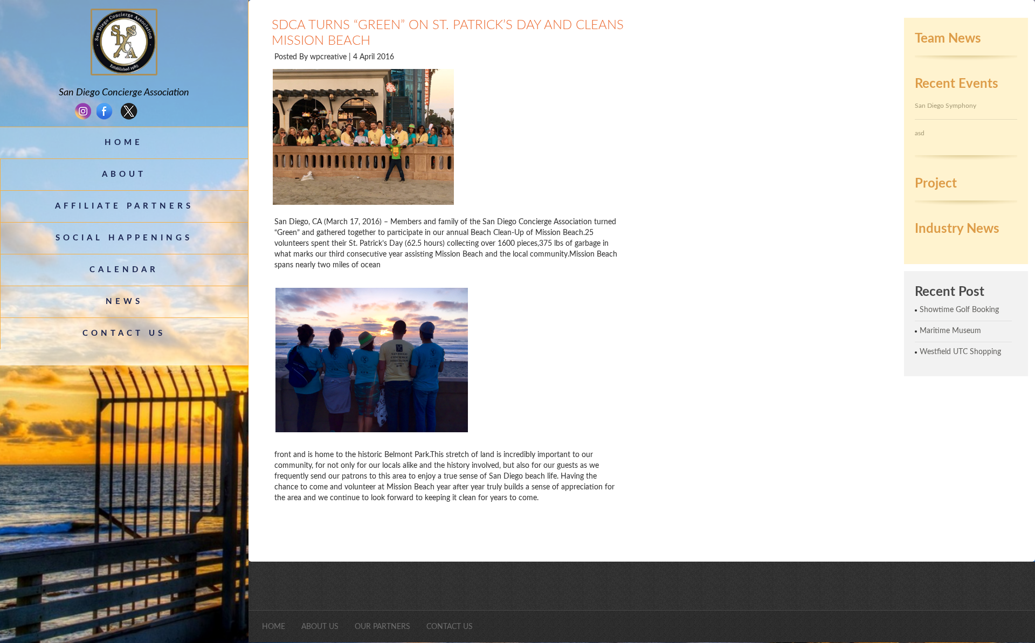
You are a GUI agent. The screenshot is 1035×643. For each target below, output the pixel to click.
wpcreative (329, 57)
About (124, 174)
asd (919, 133)
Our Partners (382, 627)
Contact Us (123, 333)
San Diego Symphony (945, 105)
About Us (320, 627)
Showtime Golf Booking (959, 310)
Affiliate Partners (124, 206)
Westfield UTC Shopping (960, 352)
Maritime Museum (950, 331)
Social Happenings (124, 238)
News (124, 302)
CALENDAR (123, 270)
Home (124, 143)
